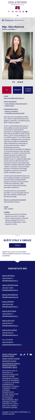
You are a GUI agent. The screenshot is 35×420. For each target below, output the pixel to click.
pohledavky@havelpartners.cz (12, 344)
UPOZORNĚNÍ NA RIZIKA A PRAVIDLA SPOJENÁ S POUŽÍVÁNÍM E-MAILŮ (11, 365)
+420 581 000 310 (7, 333)
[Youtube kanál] (31, 355)
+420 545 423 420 (7, 304)
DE (20, 11)
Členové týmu (9, 20)
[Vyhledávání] (9, 11)
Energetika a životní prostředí (14, 113)
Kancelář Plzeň (8, 321)
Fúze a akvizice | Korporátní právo (16, 104)
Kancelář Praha (8, 276)
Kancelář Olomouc (9, 330)
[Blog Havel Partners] (25, 355)
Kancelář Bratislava (10, 285)
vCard (20, 82)
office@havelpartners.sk (10, 290)
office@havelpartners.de (10, 297)
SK (13, 11)
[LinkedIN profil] (23, 12)
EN (16, 11)
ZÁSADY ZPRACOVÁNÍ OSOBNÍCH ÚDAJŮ (9, 355)
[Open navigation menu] (17, 15)
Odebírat (17, 245)
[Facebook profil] (28, 355)
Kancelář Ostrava (9, 311)
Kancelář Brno (8, 302)
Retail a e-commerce (11, 111)
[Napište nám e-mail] (26, 12)
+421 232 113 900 (7, 288)
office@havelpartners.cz (10, 280)
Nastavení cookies (9, 361)
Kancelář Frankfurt (10, 295)
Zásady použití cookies (11, 359)
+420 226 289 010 (7, 342)
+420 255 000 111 (7, 278)
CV (13, 82)
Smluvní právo (9, 106)
